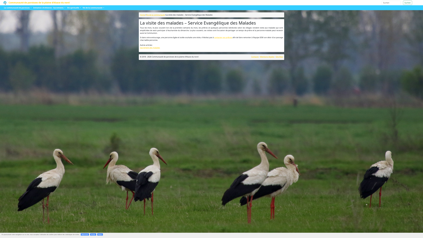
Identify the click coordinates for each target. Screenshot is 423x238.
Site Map (279, 57)
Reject (100, 234)
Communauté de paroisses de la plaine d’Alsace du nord (39, 2)
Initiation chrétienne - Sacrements (48, 8)
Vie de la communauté (92, 8)
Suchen (407, 3)
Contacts (255, 57)
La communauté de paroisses (17, 8)
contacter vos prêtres (223, 37)
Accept (93, 234)
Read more (85, 234)
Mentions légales (267, 57)
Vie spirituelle (73, 8)
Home (142, 15)
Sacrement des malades (150, 47)
